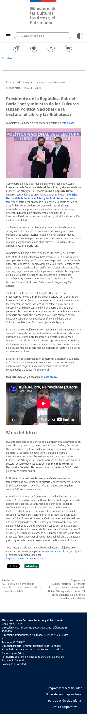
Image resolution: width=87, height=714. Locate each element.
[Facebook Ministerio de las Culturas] (16, 48)
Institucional (13, 82)
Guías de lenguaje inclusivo (64, 694)
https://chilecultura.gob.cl (61, 551)
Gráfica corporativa (64, 707)
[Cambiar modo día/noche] (80, 35)
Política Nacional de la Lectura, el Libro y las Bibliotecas (41, 196)
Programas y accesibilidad (64, 688)
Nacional (45, 82)
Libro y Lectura (30, 82)
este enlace (68, 123)
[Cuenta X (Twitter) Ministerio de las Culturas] (51, 48)
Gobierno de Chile (12, 624)
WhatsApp (31, 566)
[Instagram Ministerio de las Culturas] (33, 48)
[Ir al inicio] (43, 12)
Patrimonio (58, 82)
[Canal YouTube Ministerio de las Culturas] (68, 48)
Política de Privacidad (14, 664)
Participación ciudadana (64, 700)
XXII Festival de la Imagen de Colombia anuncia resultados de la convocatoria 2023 (21, 585)
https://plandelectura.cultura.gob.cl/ (26, 558)
